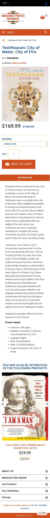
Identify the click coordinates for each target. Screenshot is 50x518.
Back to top (23, 516)
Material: (7, 139)
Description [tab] (25, 177)
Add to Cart (21, 164)
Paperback (25, 459)
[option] (25, 94)
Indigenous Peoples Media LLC (17, 505)
